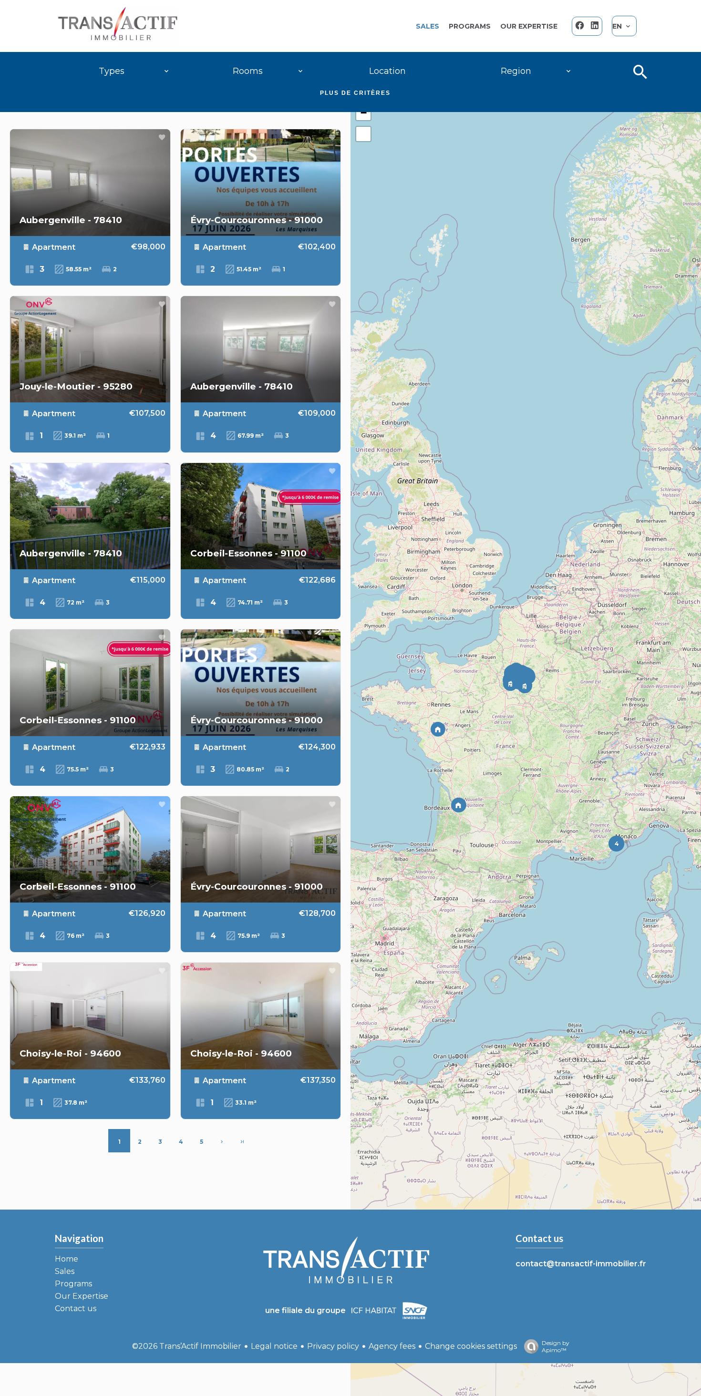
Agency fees (392, 1346)
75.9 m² (248, 935)
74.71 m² (249, 602)
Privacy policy (333, 1346)
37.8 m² (75, 1102)
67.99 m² (250, 435)
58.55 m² (78, 269)
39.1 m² (74, 435)
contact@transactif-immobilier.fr (580, 1263)
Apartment (52, 247)
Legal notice (274, 1346)
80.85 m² (249, 769)
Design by (555, 1346)
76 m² (74, 935)
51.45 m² (248, 269)
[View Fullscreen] (363, 134)
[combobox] (134, 71)
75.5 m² (77, 769)
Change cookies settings (471, 1346)
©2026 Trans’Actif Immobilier (186, 1346)
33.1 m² (245, 1102)
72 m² (74, 602)
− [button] (364, 113)
